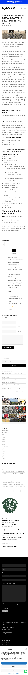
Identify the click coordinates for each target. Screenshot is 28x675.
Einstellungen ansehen (14, 670)
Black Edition (15, 473)
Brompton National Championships (8, 477)
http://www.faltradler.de (11, 539)
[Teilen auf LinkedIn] (5, 244)
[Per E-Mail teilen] (6, 244)
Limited (22, 484)
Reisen (3, 448)
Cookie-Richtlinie (11, 673)
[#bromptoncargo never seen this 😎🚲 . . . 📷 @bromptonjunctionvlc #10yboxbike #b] (6, 401)
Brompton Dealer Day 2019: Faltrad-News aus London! (12, 373)
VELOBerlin (10, 493)
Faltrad (20, 480)
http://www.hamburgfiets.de (8, 522)
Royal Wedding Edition (6, 490)
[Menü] (24, 8)
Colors (8, 480)
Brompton (4, 436)
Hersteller (8, 25)
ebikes (3, 25)
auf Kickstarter (12, 144)
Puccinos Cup (9, 488)
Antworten (9, 291)
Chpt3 (22, 477)
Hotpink (14, 484)
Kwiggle (3, 444)
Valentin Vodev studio (12, 151)
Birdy (3, 434)
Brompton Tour (17, 477)
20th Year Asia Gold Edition (10, 471)
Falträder (9, 482)
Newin (7, 486)
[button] (26, 648)
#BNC (4, 471)
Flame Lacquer (18, 482)
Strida (3, 451)
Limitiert (4, 486)
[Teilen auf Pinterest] (4, 244)
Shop (3, 449)
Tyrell (3, 456)
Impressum (18, 673)
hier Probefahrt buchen (15, 137)
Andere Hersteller (6, 432)
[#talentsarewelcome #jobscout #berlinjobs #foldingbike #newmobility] (14, 401)
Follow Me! (14, 422)
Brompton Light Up (13, 475)
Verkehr (3, 458)
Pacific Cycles (5, 446)
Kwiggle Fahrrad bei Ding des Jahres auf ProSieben (11, 388)
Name (19, 322)
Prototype (4, 488)
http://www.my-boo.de (7, 543)
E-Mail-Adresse (19, 327)
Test (3, 455)
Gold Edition (10, 484)
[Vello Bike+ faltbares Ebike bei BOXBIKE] (14, 34)
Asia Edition (4, 473)
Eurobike (16, 480)
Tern (3, 453)
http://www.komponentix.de (8, 548)
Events (3, 441)
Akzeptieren (14, 663)
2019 (16, 471)
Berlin (8, 473)
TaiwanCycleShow (17, 490)
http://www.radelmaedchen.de (9, 526)
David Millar (12, 480)
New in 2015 (11, 486)
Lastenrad (18, 484)
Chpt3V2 (4, 480)
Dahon (3, 437)
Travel (4, 493)
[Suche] (21, 8)
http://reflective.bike (6, 535)
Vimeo (19, 151)
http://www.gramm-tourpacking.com (10, 531)
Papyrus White (22, 486)
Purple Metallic (15, 488)
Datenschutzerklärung (14, 604)
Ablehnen (14, 666)
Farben (13, 482)
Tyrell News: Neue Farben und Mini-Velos (9, 379)
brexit (3, 475)
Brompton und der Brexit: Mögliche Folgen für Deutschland (12, 391)
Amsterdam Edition (21, 471)
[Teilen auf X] (3, 244)
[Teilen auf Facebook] (2, 244)
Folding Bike (5, 484)
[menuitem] (21, 8)
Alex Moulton (5, 430)
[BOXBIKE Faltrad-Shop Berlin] (11, 8)
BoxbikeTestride (21, 473)
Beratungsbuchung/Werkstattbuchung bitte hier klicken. (14, 2)
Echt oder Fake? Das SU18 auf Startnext (9, 382)
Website (19, 331)
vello (11, 236)
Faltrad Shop (5, 482)
